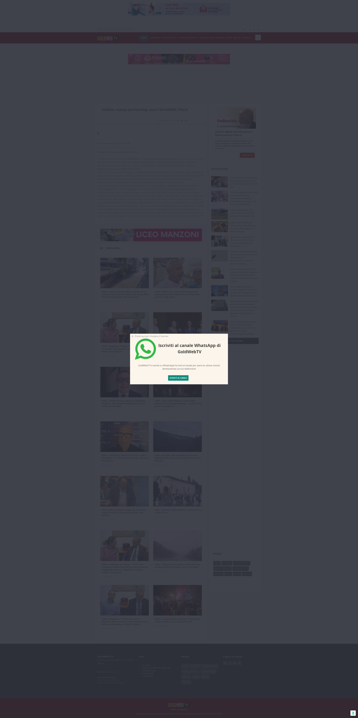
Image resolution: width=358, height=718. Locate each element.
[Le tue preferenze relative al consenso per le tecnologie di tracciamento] (353, 713)
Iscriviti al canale (178, 378)
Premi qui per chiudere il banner (151, 336)
